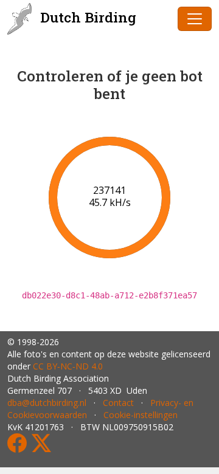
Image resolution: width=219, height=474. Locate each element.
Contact (118, 402)
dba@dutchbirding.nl (46, 402)
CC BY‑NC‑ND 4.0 (68, 366)
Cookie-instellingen (140, 415)
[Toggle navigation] (195, 19)
